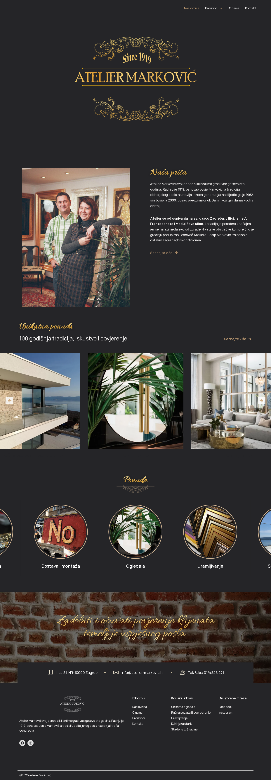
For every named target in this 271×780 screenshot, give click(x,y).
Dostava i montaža (60, 566)
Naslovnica (191, 8)
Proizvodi (211, 8)
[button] (9, 400)
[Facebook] (22, 743)
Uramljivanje (135, 455)
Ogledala (135, 566)
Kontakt (250, 8)
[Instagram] (30, 743)
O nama (234, 8)
